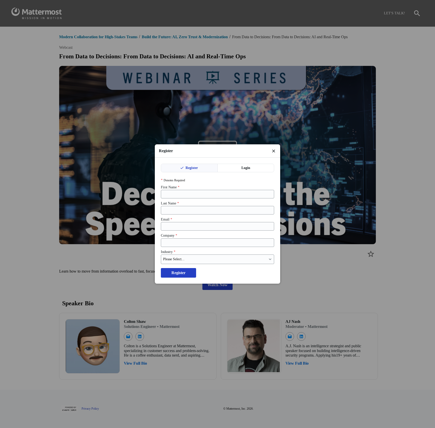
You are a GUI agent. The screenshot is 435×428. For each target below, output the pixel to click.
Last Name (170, 203)
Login (245, 168)
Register (191, 168)
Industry (168, 252)
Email (166, 219)
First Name (170, 187)
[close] (273, 150)
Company (169, 235)
